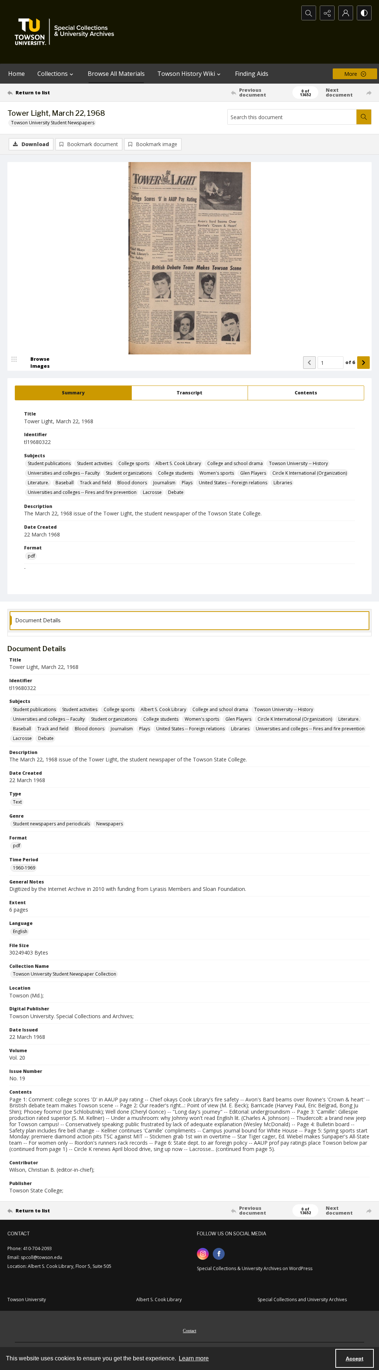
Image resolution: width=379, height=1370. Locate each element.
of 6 (350, 362)
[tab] (73, 393)
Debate (176, 492)
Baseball (65, 482)
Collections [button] (52, 74)
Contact (189, 1330)
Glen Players (253, 473)
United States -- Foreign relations (233, 482)
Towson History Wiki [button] (186, 74)
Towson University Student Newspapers (52, 123)
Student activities (94, 463)
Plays (187, 482)
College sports (133, 463)
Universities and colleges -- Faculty (64, 473)
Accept (354, 1358)
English (20, 931)
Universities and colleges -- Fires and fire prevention (82, 492)
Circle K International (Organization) (309, 473)
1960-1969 (24, 868)
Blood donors (132, 482)
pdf (31, 556)
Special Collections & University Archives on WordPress (254, 1268)
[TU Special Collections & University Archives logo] (66, 32)
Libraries (283, 482)
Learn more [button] (194, 1358)
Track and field (95, 482)
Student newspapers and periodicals (51, 824)
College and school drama (235, 463)
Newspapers (109, 824)
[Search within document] (363, 117)
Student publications (49, 463)
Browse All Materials (116, 74)
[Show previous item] (309, 362)
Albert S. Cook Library (178, 463)
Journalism (164, 482)
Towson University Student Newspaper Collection (64, 974)
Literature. (38, 482)
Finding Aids (251, 74)
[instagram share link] (203, 1254)
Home (16, 74)
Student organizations (129, 473)
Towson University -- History (298, 463)
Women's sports (216, 473)
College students (175, 473)
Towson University (26, 1299)
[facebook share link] (219, 1254)
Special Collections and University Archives (302, 1299)
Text (17, 802)
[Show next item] (363, 362)
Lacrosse (152, 492)
